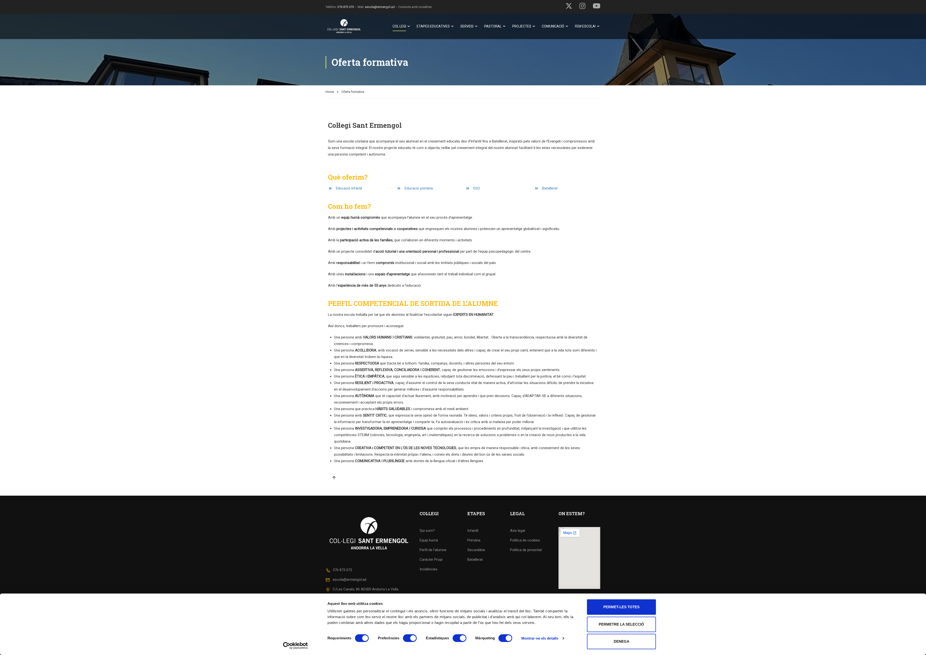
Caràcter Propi (431, 559)
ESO (476, 188)
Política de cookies (525, 540)
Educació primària (419, 188)
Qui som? (427, 530)
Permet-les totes (621, 607)
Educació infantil (349, 188)
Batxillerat (550, 188)
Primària (473, 540)
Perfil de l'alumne (433, 550)
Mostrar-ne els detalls (539, 638)
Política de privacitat (526, 550)
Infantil (472, 530)
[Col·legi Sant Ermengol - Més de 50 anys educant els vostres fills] (344, 26)
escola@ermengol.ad (380, 7)
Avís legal (517, 530)
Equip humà (429, 540)
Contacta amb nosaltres (415, 7)
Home (330, 92)
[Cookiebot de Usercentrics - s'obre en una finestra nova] (295, 645)
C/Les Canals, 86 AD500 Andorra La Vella (365, 589)
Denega (621, 641)
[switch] (410, 638)
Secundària (476, 550)
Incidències (428, 569)
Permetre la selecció (621, 624)
